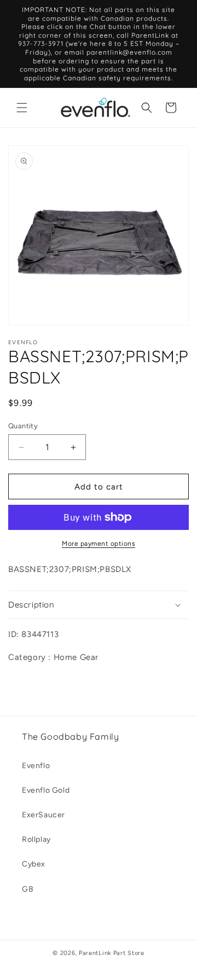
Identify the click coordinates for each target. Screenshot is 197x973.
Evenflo (36, 765)
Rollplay (36, 839)
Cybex (33, 864)
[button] (22, 108)
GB (27, 889)
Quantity (23, 426)
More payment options (98, 543)
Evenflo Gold (45, 790)
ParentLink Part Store (111, 953)
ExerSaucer (43, 814)
